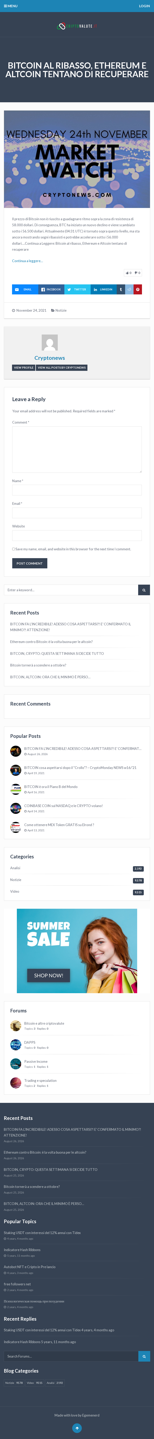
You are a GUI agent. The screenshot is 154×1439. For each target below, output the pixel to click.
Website (18, 526)
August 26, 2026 (37, 754)
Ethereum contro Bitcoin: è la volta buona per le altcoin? (51, 642)
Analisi (15, 868)
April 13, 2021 (36, 830)
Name (17, 481)
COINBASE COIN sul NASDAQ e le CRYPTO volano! (63, 806)
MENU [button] (12, 6)
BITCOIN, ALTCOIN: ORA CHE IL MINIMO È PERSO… (50, 677)
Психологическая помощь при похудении (34, 1301)
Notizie (61, 310)
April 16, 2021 (36, 792)
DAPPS (29, 1042)
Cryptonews (49, 357)
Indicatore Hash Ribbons (22, 1250)
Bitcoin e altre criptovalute (44, 1023)
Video (14, 891)
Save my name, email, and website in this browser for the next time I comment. (73, 549)
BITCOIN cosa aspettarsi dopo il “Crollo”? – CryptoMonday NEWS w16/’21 (80, 768)
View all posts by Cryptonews (62, 367)
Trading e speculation (40, 1080)
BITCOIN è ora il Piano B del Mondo (51, 787)
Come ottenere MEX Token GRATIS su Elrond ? (59, 825)
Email (17, 503)
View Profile (23, 367)
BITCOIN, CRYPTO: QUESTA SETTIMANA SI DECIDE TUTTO (57, 653)
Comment (20, 422)
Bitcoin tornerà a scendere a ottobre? (38, 665)
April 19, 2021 (36, 773)
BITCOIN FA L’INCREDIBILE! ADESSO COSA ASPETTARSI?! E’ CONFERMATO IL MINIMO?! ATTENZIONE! (70, 627)
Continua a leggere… (27, 261)
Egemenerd (90, 1415)
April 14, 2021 (36, 811)
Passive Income (36, 1061)
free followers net (17, 1284)
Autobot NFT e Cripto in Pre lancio (30, 1267)
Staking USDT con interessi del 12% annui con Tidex (42, 1233)
